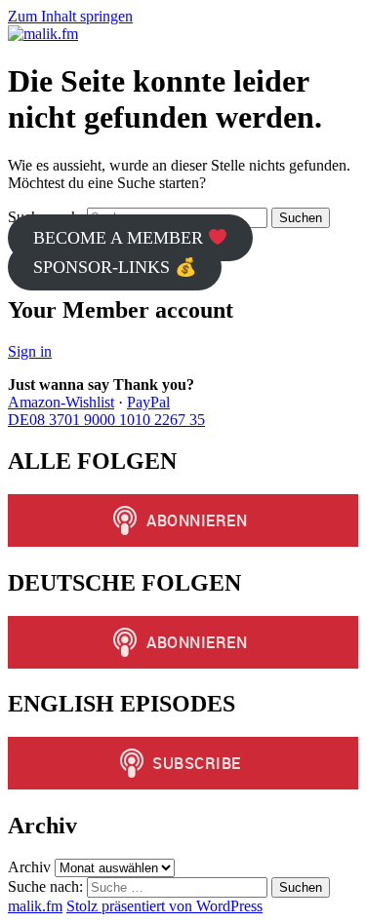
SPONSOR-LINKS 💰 (114, 267)
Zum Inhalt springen (70, 16)
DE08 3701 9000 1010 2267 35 (106, 419)
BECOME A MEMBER (120, 238)
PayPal (148, 402)
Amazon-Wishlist (61, 402)
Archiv (29, 867)
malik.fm (35, 906)
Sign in (30, 351)
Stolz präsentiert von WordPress (164, 906)
